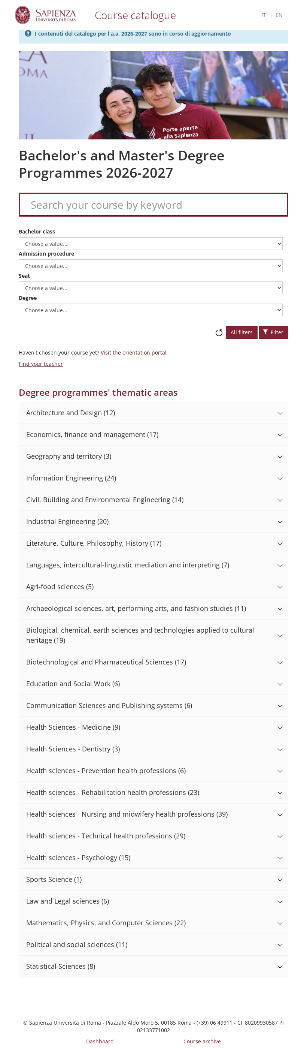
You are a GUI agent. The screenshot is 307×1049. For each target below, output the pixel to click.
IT (263, 14)
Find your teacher (41, 363)
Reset (219, 329)
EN (279, 14)
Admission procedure (46, 253)
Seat (24, 275)
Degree (28, 297)
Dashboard (100, 1041)
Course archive (202, 1041)
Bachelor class (37, 231)
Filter (276, 332)
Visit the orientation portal (134, 352)
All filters (242, 332)
